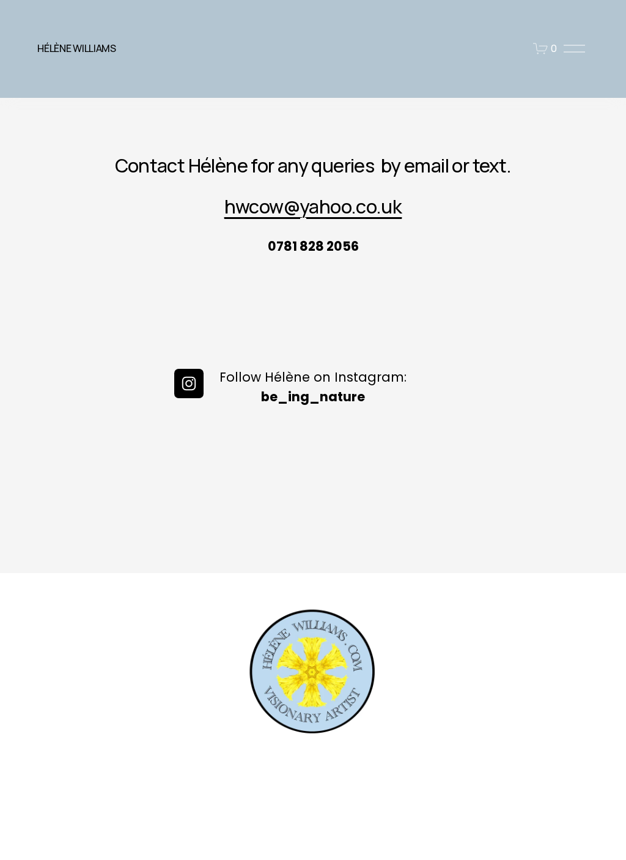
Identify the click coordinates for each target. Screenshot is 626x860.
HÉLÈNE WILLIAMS (76, 48)
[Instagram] (189, 383)
